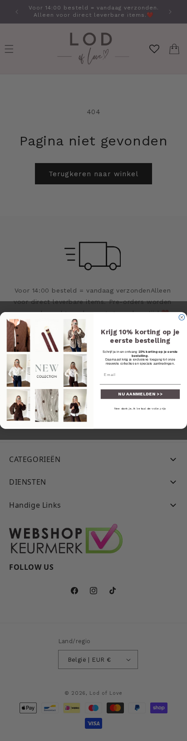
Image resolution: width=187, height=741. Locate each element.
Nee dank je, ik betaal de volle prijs (140, 408)
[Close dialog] (182, 318)
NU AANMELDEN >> (140, 393)
